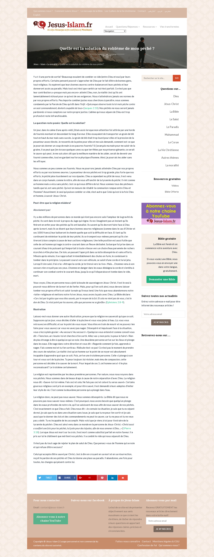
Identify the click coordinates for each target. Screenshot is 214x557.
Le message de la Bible (92, 11)
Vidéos (175, 185)
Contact (142, 11)
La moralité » (53, 64)
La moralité (172, 165)
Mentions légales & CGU (166, 541)
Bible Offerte (172, 191)
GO (177, 78)
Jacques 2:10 (91, 108)
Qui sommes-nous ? (43, 11)
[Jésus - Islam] (62, 30)
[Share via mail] (123, 477)
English (36, 14)
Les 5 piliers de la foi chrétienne (120, 11)
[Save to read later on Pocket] (102, 477)
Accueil (109, 26)
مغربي (168, 11)
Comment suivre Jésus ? (66, 11)
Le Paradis (173, 127)
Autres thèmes (170, 157)
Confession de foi (147, 545)
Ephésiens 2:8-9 (115, 302)
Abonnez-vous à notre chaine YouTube (50, 518)
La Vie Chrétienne (168, 150)
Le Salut (174, 119)
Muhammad (172, 134)
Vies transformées (169, 26)
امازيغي (151, 11)
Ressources (149, 26)
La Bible (174, 111)
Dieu (176, 96)
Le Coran (173, 142)
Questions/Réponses (127, 26)
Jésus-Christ (171, 104)
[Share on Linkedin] (112, 477)
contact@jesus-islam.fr (53, 507)
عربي (159, 11)
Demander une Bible (162, 279)
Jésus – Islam (39, 64)
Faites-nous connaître (128, 541)
